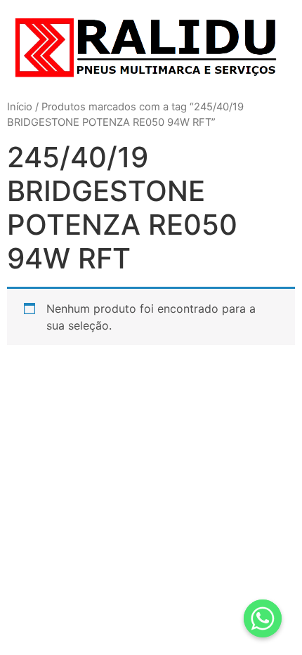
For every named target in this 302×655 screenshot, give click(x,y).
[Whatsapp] (263, 618)
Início (19, 106)
